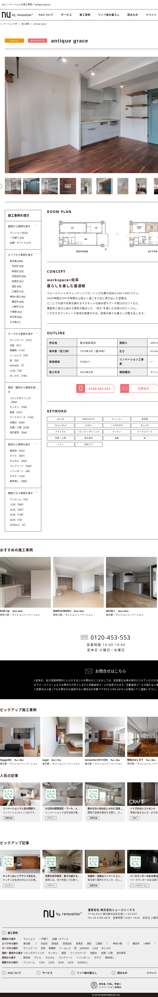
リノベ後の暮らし (109, 14)
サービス (66, 14)
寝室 (17, 412)
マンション (117, 419)
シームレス (19, 355)
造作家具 (88, 438)
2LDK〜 (88, 425)
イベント (152, 972)
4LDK (16, 519)
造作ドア (88, 444)
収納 (117, 438)
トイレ (60, 444)
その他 (15, 322)
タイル (18, 455)
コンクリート (21, 466)
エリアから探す (10, 943)
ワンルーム (19, 499)
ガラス (18, 476)
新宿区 (18, 271)
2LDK (17, 509)
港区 (16, 286)
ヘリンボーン (20, 471)
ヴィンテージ (21, 340)
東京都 (16, 261)
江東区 (18, 291)
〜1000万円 (117, 425)
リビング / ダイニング (88, 431)
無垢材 (18, 450)
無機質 (18, 350)
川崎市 (18, 306)
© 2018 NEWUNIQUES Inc (106, 995)
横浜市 (18, 301)
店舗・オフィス (20, 242)
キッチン (117, 431)
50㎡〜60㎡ (60, 425)
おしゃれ (19, 375)
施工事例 (85, 14)
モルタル (19, 461)
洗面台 (18, 422)
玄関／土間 (20, 427)
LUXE (16, 370)
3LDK (17, 514)
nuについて (46, 14)
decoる (14, 40)
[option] (13, 186)
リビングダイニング (20, 400)
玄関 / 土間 (60, 438)
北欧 (16, 345)
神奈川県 (17, 296)
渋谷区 (18, 266)
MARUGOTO (38, 40)
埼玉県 (16, 317)
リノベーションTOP (8, 24)
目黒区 (18, 281)
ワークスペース (22, 417)
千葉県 (16, 312)
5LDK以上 (18, 524)
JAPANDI (17, 365)
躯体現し (19, 481)
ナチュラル (60, 431)
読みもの (132, 14)
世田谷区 (19, 276)
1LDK (17, 504)
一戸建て (17, 237)
